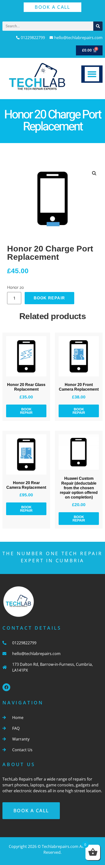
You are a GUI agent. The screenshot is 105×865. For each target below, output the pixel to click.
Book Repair (49, 298)
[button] (92, 74)
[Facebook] (6, 687)
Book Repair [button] (26, 411)
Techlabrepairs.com (60, 846)
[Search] (98, 26)
